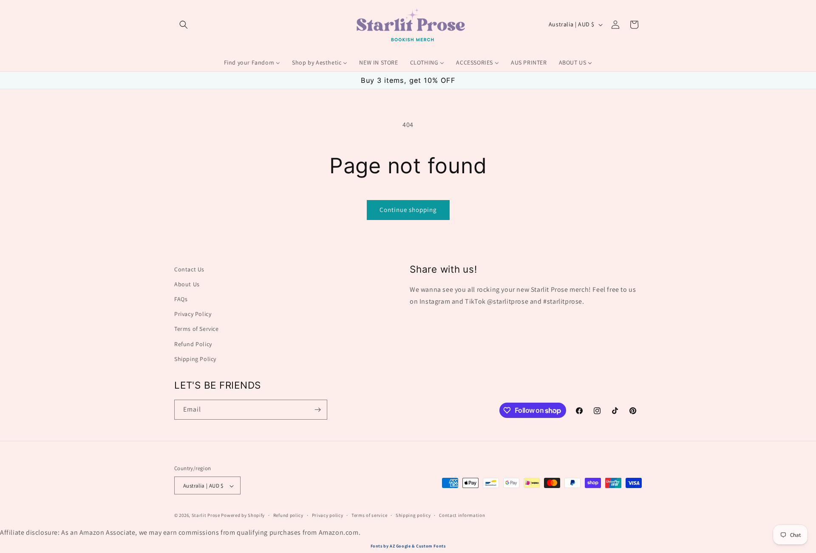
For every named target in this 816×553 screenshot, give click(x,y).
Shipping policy (413, 516)
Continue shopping (408, 210)
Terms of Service (196, 329)
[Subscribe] (317, 410)
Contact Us (189, 269)
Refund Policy (193, 344)
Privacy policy (327, 516)
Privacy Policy (192, 314)
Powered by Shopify (243, 516)
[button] (183, 24)
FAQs (180, 299)
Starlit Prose (206, 516)
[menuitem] (252, 62)
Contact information (462, 516)
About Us (187, 284)
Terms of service (369, 516)
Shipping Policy (195, 359)
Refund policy (288, 516)
